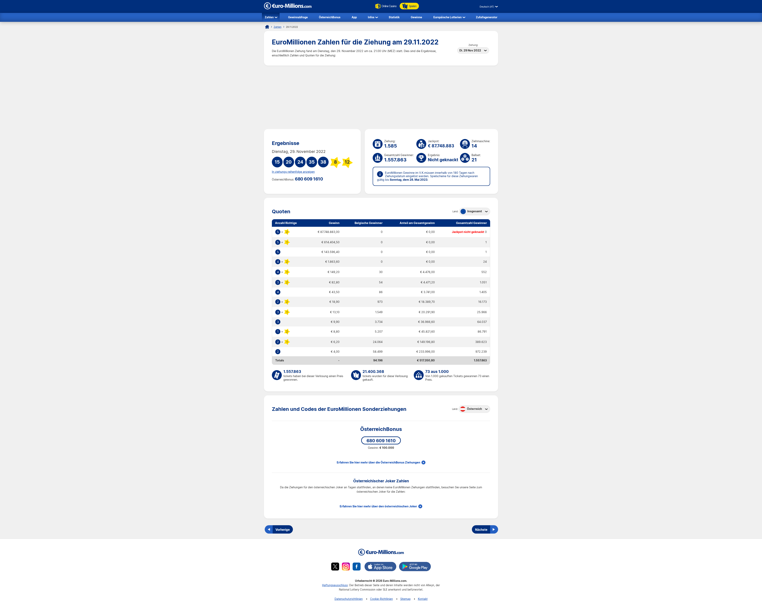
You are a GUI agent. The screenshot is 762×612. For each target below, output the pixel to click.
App (354, 17)
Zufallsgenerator (486, 17)
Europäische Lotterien (447, 17)
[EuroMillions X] (335, 567)
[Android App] (415, 567)
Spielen (413, 6)
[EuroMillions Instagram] (346, 567)
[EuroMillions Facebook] (357, 567)
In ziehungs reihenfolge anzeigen (293, 172)
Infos (371, 17)
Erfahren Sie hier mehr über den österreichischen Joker (378, 506)
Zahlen (269, 17)
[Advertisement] (381, 97)
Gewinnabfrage (298, 17)
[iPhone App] (380, 567)
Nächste (481, 530)
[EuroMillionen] (288, 8)
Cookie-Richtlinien (381, 598)
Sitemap (405, 598)
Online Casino (389, 6)
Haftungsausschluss (335, 585)
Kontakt (423, 598)
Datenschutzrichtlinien (349, 598)
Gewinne (416, 17)
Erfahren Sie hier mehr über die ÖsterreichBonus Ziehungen (378, 462)
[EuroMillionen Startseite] (267, 27)
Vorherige (282, 530)
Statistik (394, 17)
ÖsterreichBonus (329, 17)
